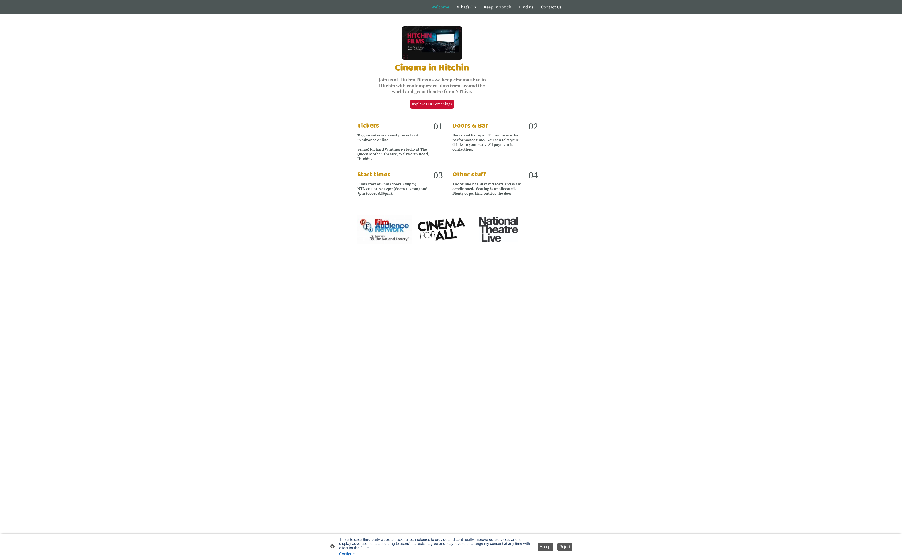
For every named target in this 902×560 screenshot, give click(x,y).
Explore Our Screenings (432, 104)
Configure (347, 554)
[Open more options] (571, 7)
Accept (545, 547)
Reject (564, 547)
